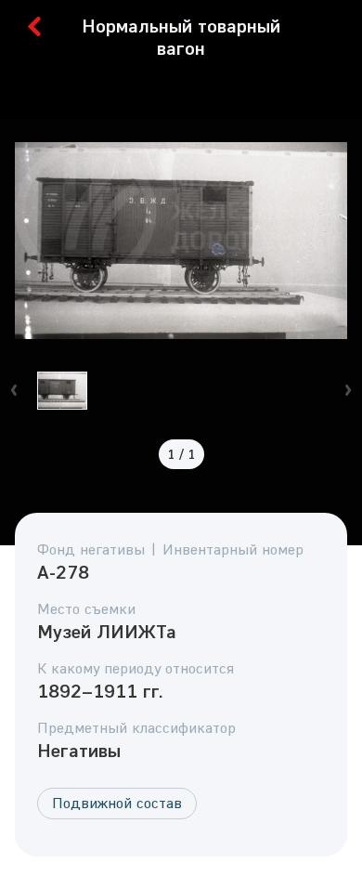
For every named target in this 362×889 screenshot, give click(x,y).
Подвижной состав (117, 802)
